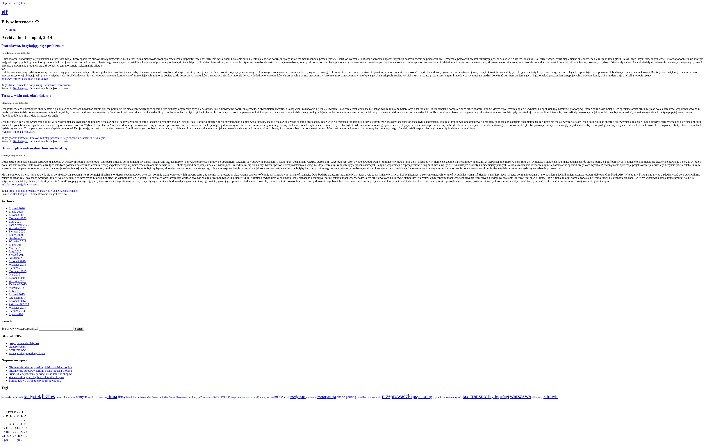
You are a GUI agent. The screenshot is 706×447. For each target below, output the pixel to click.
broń (66, 397)
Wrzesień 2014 (17, 307)
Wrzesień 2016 (17, 264)
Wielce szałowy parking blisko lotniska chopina (36, 377)
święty (64, 138)
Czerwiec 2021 (17, 218)
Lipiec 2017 (16, 244)
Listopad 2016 (17, 261)
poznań (54, 138)
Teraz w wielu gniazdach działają (26, 95)
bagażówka (6, 397)
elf (4, 12)
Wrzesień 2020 (17, 228)
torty (32, 85)
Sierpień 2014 (17, 310)
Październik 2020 (19, 224)
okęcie (341, 397)
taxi (466, 396)
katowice (23, 138)
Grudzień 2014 (17, 297)
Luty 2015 (15, 291)
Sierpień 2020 (17, 231)
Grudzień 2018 (17, 238)
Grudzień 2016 (17, 258)
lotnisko (225, 396)
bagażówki (17, 397)
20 (14, 431)
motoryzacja (326, 397)
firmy (122, 397)
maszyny (264, 397)
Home (12, 29)
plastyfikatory (363, 397)
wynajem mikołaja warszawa (18, 131)
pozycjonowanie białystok (24, 343)
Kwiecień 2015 (18, 284)
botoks (59, 396)
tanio (460, 397)
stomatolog (451, 397)
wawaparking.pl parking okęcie (27, 353)
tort (3, 68)
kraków (34, 138)
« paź (5, 439)
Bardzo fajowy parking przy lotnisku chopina (35, 380)
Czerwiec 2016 (17, 271)
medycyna (298, 397)
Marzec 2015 (16, 287)
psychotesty (439, 397)
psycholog (422, 396)
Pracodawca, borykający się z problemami (33, 46)
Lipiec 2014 (16, 314)
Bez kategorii (20, 88)
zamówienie (65, 85)
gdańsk (12, 138)
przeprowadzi (375, 397)
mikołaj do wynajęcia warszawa (20, 184)
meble (278, 397)
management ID (252, 397)
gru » (20, 439)
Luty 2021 (15, 221)
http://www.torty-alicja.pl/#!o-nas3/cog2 (24, 78)
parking (351, 397)
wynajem (55, 190)
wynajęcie (99, 138)
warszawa (50, 85)
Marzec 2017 (16, 248)
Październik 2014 (19, 304)
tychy (494, 396)
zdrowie (550, 396)
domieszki (92, 397)
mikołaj (44, 138)
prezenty (31, 190)
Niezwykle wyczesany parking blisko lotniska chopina (40, 374)
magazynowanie (238, 397)
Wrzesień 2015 (17, 281)
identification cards (155, 397)
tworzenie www (18, 349)
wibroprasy (537, 397)
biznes (48, 396)
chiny (72, 397)
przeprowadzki (17, 346)
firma (20, 85)
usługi (39, 85)
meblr (287, 397)
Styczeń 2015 (17, 294)
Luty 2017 (15, 251)
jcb (200, 396)
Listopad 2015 (17, 277)
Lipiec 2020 (16, 234)
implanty (193, 396)
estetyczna (102, 397)
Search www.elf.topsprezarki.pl (19, 328)
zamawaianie (70, 190)
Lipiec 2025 (16, 211)
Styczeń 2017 (17, 254)
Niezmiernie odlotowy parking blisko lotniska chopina (40, 367)
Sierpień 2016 (17, 267)
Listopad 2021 (17, 215)
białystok (32, 396)
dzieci (11, 85)
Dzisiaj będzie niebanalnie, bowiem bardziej (34, 148)
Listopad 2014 (17, 301)
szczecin (74, 138)
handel (130, 396)
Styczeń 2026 (17, 208)
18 (7, 431)
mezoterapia (311, 397)
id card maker (141, 397)
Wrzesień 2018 (17, 241)
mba (272, 397)
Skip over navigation (13, 3)
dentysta (82, 397)
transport (480, 396)
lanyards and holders (211, 397)
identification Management (175, 397)
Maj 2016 (14, 274)
